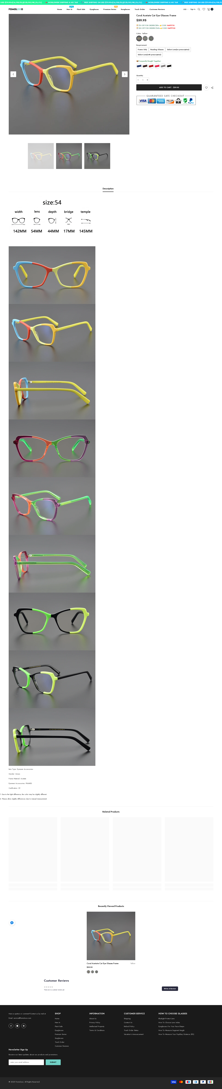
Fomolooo (19, 1082)
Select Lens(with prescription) (149, 54)
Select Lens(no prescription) (178, 49)
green (92, 972)
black (96, 972)
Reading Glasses (157, 49)
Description (108, 188)
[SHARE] (211, 88)
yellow (88, 972)
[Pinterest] (23, 1026)
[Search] (198, 9)
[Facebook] (11, 1026)
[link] (33, 885)
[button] (13, 74)
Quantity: (139, 75)
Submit (53, 1062)
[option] (69, 74)
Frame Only (142, 49)
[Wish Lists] (204, 9)
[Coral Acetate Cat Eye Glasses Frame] (111, 936)
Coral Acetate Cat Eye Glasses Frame (111, 963)
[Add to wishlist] (206, 88)
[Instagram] (17, 1026)
